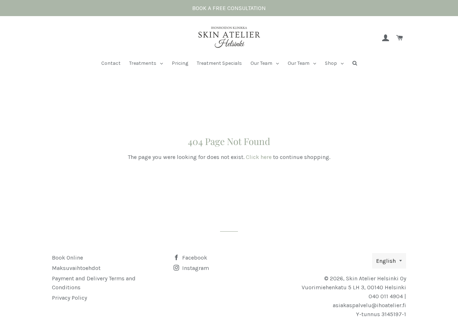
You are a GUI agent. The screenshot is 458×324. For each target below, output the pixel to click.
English (386, 260)
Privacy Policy (69, 297)
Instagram (195, 268)
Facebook (194, 257)
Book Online (67, 257)
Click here (259, 157)
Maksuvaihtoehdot (76, 268)
